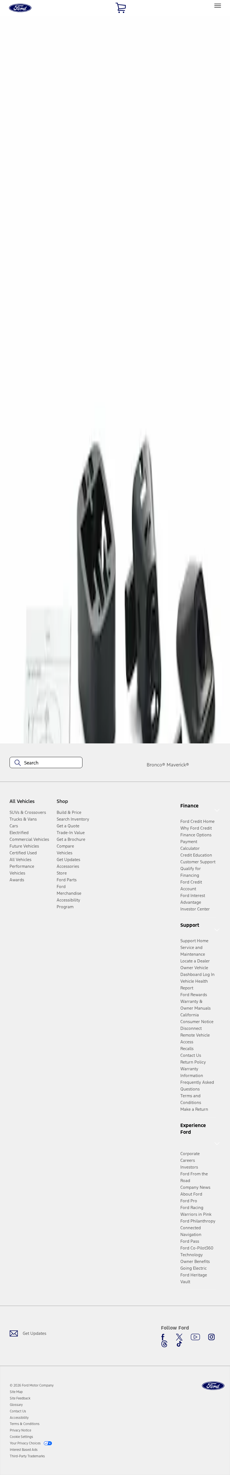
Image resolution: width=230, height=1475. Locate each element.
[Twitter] (179, 1337)
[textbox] (46, 762)
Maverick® (178, 765)
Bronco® (156, 765)
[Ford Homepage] (213, 1386)
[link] (16, 1392)
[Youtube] (195, 1337)
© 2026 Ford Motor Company (32, 1385)
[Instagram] (211, 1337)
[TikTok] (179, 1343)
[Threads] (164, 1343)
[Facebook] (164, 1337)
